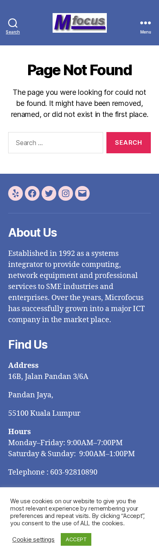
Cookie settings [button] (33, 539)
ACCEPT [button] (76, 539)
